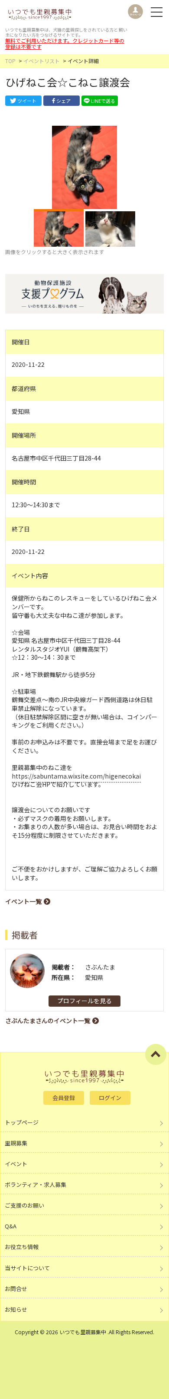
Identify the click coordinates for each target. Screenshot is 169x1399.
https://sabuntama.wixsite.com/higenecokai (76, 776)
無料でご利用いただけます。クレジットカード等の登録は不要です (64, 43)
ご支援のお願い (24, 1205)
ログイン (110, 1098)
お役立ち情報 (22, 1247)
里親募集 (16, 1143)
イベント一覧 (23, 901)
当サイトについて (27, 1268)
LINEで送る (103, 100)
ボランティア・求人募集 (35, 1184)
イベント (16, 1164)
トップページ (22, 1122)
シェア (63, 100)
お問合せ (16, 1289)
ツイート (26, 100)
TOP (10, 60)
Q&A (10, 1226)
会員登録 (63, 1098)
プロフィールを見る (84, 1000)
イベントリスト (41, 60)
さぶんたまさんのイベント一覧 (47, 1020)
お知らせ (16, 1309)
